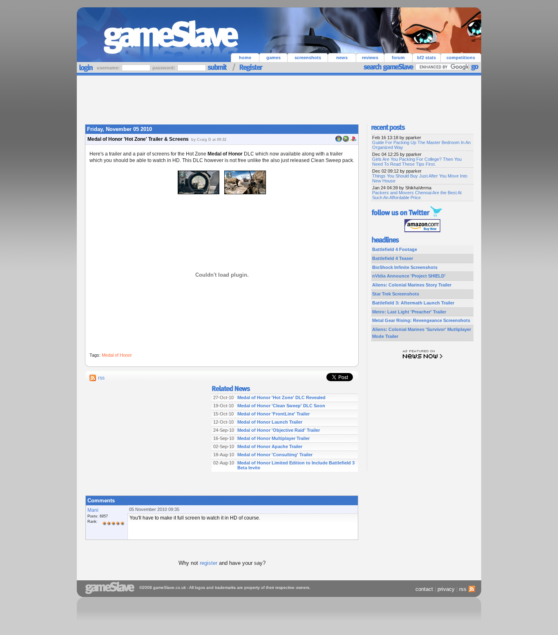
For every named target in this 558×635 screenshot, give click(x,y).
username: (109, 67)
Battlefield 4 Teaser (392, 258)
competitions (460, 57)
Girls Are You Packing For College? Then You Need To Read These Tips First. (417, 162)
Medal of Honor (117, 355)
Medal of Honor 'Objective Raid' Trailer (278, 430)
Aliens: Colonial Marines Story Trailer (411, 284)
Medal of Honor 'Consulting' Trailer (274, 454)
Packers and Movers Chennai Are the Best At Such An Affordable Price (417, 195)
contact (424, 589)
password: (164, 67)
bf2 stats (426, 57)
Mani (92, 510)
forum (398, 57)
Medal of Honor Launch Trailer (269, 422)
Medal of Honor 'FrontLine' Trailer (273, 413)
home (245, 57)
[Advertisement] (279, 98)
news (342, 57)
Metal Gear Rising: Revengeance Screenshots (421, 320)
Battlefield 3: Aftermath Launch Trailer (413, 302)
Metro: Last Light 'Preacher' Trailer (409, 311)
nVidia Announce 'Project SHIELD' (409, 275)
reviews (370, 57)
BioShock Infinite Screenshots (404, 267)
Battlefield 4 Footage (394, 249)
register (208, 563)
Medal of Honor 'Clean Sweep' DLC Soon (281, 405)
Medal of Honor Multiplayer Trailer (273, 438)
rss (101, 378)
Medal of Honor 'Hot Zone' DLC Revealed (281, 397)
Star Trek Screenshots (395, 293)
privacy (446, 589)
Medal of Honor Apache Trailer (269, 446)
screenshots (308, 57)
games (273, 57)
